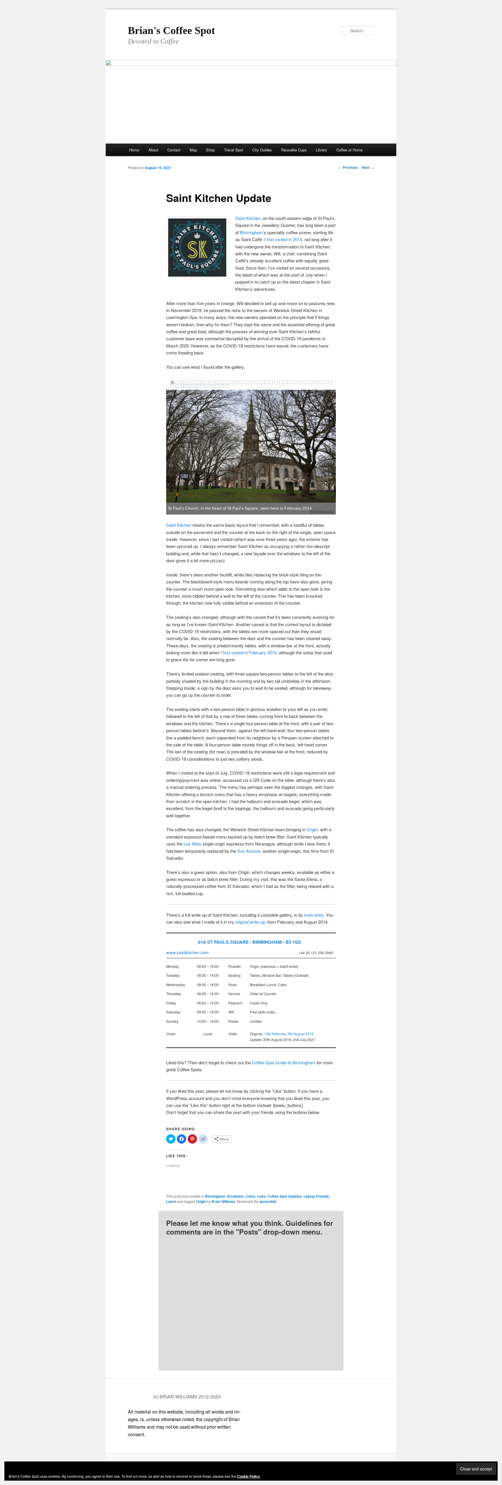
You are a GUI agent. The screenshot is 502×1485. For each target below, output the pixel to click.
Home (134, 150)
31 (320, 382)
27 (300, 382)
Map (193, 150)
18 (256, 382)
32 (325, 382)
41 (207, 386)
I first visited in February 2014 (248, 652)
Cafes (250, 1196)
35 (177, 386)
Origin (312, 829)
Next (368, 167)
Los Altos (192, 844)
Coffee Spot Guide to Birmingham (283, 1062)
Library (321, 150)
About (153, 150)
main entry (314, 915)
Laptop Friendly (316, 1196)
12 (226, 382)
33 (330, 382)
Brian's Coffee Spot (171, 30)
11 (221, 382)
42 (212, 386)
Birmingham (251, 232)
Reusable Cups (294, 150)
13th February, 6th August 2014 (288, 1033)
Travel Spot (233, 150)
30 (315, 382)
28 (305, 382)
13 (231, 382)
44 (221, 386)
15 (241, 382)
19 (261, 382)
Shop (210, 150)
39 (197, 386)
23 (281, 382)
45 (226, 386)
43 (216, 386)
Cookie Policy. (248, 1476)
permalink (268, 1201)
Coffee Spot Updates (285, 1196)
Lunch (171, 1201)
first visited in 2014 (284, 239)
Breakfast (235, 1196)
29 (310, 382)
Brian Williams (223, 1201)
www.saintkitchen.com (187, 952)
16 (246, 382)
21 (271, 382)
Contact (173, 150)
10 (216, 382)
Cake (261, 1196)
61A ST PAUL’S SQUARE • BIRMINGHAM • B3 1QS (249, 942)
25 (291, 382)
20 (266, 382)
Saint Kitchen (247, 218)
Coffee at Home (349, 150)
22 (276, 382)
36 (182, 386)
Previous (348, 167)
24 (286, 382)
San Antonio (248, 851)
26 (295, 382)
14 (236, 382)
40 (202, 386)
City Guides (262, 150)
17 (251, 382)
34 (172, 386)
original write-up (250, 922)
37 (187, 386)
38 (192, 386)
